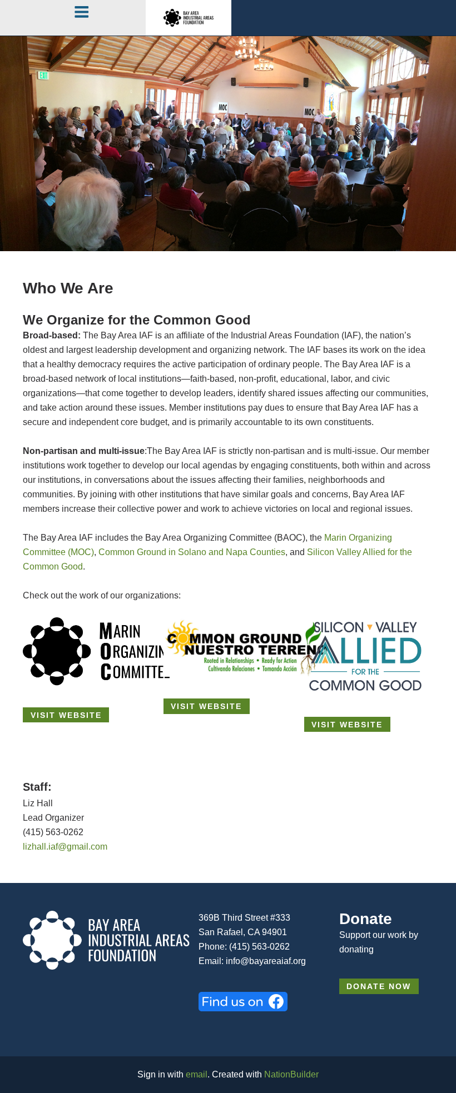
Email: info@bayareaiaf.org (252, 961)
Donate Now (378, 986)
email (196, 1074)
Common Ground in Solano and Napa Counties (191, 552)
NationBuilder (291, 1074)
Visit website (66, 715)
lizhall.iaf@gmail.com (65, 846)
